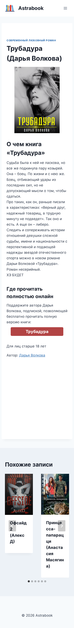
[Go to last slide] (12, 525)
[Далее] (61, 525)
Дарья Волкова (32, 355)
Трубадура (37, 331)
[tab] (29, 581)
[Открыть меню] (65, 8)
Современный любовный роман (31, 40)
